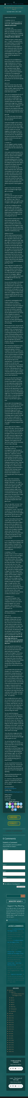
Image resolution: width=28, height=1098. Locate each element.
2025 (11, 1013)
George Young (10, 951)
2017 (11, 1031)
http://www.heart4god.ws (10, 788)
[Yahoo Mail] (12, 804)
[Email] (15, 804)
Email (4, 871)
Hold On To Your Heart (16, 974)
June (12, 1000)
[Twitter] (21, 804)
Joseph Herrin (11, 11)
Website (5, 877)
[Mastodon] (12, 806)
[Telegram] (18, 804)
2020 (11, 1024)
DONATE (13, 823)
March (13, 1006)
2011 (11, 1044)
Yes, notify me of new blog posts (12, 884)
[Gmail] (9, 804)
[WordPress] (21, 806)
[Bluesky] (15, 809)
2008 (11, 1051)
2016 (11, 1033)
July (12, 997)
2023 (11, 1018)
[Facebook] (7, 806)
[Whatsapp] (9, 806)
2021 (11, 1022)
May (12, 1002)
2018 (11, 1029)
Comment (5, 849)
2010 (11, 1047)
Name (5, 865)
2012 (11, 1042)
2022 (11, 1020)
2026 (11, 990)
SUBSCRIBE (13, 817)
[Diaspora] (15, 806)
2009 (11, 1049)
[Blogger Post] (12, 809)
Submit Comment (21, 886)
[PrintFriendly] (7, 804)
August (13, 992)
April (12, 1004)
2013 (11, 1040)
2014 (11, 1038)
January (13, 1011)
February (13, 1009)
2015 (11, 1036)
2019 (11, 1027)
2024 (11, 1015)
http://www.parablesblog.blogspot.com (14, 792)
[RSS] (18, 806)
